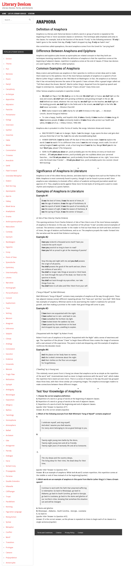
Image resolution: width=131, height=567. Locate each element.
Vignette (9, 247)
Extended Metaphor (14, 176)
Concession (10, 349)
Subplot (9, 334)
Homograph (11, 288)
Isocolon (9, 354)
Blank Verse (10, 206)
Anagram (9, 323)
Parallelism (10, 502)
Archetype (10, 94)
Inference (10, 328)
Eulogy (8, 120)
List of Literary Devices (17, 13)
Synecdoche (10, 262)
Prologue (9, 547)
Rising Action (11, 517)
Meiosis (9, 369)
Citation (31, 13)
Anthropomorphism (14, 222)
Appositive (10, 99)
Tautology (10, 415)
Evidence (9, 359)
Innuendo (10, 364)
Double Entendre (13, 481)
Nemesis (9, 74)
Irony (8, 252)
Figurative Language (14, 512)
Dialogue (9, 456)
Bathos (8, 410)
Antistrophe (10, 563)
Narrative (9, 283)
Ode (7, 441)
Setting (9, 313)
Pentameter (10, 115)
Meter (8, 145)
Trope (8, 497)
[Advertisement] (16, 37)
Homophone (11, 420)
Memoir (9, 318)
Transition (10, 542)
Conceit (9, 298)
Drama (8, 216)
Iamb (8, 166)
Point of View (11, 257)
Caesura (9, 553)
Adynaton (10, 104)
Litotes (8, 278)
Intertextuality (11, 272)
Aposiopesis (10, 191)
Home (4, 13)
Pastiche (9, 110)
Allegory (9, 405)
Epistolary (10, 267)
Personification (12, 293)
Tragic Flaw (10, 374)
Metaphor (10, 527)
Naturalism (10, 227)
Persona (9, 476)
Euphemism (10, 303)
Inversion (10, 125)
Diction (9, 59)
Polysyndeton (11, 558)
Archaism (9, 435)
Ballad (8, 430)
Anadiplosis (10, 211)
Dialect (8, 181)
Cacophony (10, 89)
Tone (8, 308)
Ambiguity (10, 390)
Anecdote (9, 160)
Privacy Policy (69, 532)
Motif (8, 537)
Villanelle (9, 486)
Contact (80, 532)
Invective (9, 135)
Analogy (9, 344)
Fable (8, 140)
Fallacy (8, 201)
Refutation (10, 379)
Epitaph (9, 385)
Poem (8, 79)
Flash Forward (11, 171)
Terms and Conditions (44, 532)
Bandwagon (10, 242)
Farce (8, 461)
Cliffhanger (10, 491)
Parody (9, 451)
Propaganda (10, 471)
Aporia (8, 196)
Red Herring (11, 186)
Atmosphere (11, 425)
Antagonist (10, 446)
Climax (8, 339)
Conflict (9, 532)
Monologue (10, 395)
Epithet (9, 130)
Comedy (9, 232)
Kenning (9, 507)
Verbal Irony (11, 466)
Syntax (8, 522)
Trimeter (9, 155)
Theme (9, 64)
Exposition (10, 400)
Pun (7, 69)
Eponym (9, 237)
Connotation (11, 150)
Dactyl (8, 84)
